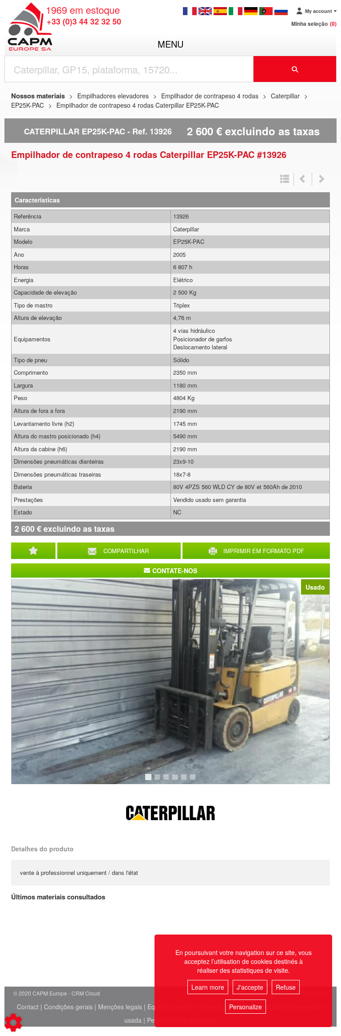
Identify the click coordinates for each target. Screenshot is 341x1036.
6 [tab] (194, 781)
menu (170, 43)
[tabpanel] (170, 681)
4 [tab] (176, 781)
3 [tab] (167, 781)
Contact (28, 1006)
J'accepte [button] (250, 987)
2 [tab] (158, 781)
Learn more (207, 987)
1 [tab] (149, 781)
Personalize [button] (245, 1006)
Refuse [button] (286, 987)
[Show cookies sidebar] (13, 1023)
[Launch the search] (295, 69)
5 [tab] (185, 781)
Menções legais (120, 1006)
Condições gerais (68, 1006)
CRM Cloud (85, 993)
